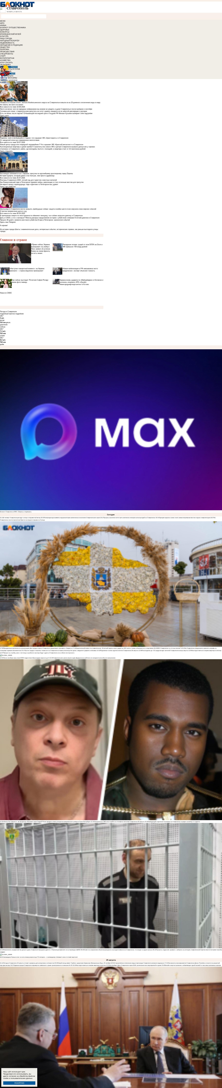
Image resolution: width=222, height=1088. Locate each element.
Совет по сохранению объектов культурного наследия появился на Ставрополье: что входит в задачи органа (118, 949)
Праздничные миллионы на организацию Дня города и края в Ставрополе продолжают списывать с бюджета (37, 648)
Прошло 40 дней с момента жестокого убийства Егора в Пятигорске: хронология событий (35, 220)
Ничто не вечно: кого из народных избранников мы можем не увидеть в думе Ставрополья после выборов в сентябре (46, 109)
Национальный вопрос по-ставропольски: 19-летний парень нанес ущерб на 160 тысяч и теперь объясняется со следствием (114, 648)
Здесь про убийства (8, 187)
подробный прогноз (7, 314)
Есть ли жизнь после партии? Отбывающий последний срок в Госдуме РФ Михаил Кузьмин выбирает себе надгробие (46, 113)
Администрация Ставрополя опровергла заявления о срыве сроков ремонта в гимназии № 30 (43, 965)
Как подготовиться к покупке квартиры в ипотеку (206, 650)
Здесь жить (4, 116)
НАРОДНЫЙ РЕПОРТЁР (9, 41)
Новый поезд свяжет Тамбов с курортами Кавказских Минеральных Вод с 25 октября (84, 963)
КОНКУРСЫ (4, 32)
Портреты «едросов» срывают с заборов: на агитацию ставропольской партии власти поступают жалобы (189, 949)
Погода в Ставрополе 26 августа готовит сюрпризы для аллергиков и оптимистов (28, 963)
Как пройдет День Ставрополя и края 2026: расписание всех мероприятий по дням (135, 965)
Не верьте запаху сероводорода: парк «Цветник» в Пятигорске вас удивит (29, 184)
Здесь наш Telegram (8, 222)
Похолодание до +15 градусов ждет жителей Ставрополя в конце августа (165, 650)
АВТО (2, 23)
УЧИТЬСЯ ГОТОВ (13, 69)
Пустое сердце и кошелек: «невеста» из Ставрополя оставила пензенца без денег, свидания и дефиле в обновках (60, 650)
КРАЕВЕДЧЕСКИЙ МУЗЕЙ (10, 34)
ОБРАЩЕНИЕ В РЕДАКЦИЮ (11, 45)
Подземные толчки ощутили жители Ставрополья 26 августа (119, 650)
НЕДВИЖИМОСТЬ (7, 43)
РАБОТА (14, 67)
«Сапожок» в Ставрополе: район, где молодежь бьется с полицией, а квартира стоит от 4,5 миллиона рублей (42, 149)
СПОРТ (3, 56)
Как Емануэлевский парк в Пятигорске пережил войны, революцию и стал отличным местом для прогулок (42, 182)
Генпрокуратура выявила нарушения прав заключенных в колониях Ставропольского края (72, 517)
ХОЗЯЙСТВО (5, 60)
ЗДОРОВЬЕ (4, 30)
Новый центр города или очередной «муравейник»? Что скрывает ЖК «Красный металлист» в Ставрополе (41, 145)
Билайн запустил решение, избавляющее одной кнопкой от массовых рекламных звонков (193, 965)
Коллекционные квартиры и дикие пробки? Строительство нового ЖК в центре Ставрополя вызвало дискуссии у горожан (47, 147)
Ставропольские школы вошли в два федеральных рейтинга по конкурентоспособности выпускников (84, 658)
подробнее (19, 314)
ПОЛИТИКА (4, 49)
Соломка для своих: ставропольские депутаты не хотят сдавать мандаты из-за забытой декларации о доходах (43, 111)
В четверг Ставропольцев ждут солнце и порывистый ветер (21, 517)
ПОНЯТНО (19, 1083)
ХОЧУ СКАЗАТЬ (6, 63)
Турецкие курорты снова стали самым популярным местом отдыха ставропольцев (184, 517)
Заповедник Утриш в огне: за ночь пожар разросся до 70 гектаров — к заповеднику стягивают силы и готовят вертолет (40, 957)
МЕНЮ (2, 21)
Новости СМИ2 (6, 293)
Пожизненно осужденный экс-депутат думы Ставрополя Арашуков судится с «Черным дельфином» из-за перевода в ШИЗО (41, 949)
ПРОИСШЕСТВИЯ (7, 52)
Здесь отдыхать (6, 151)
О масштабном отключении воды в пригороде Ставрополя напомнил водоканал (139, 963)
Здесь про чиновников (8, 80)
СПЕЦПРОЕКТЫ (6, 54)
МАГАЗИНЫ (12, 78)
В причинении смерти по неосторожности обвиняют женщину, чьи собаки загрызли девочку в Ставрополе (41, 216)
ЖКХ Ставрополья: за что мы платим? (169, 648)
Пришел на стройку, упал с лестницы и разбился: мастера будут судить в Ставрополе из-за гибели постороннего (38, 653)
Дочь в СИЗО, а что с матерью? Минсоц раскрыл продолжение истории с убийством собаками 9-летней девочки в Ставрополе (49, 218)
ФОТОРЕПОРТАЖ (7, 58)
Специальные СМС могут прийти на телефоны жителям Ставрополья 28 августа (119, 821)
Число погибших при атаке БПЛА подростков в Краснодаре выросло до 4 (26, 658)
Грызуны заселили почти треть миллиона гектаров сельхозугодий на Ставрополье (129, 517)
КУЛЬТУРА (4, 36)
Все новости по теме (8, 107)
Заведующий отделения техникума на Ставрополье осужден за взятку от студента (174, 821)
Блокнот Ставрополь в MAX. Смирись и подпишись (15, 511)
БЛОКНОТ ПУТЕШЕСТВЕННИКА (13, 28)
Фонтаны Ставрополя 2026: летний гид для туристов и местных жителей (28, 180)
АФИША (3, 25)
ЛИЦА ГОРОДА (6, 38)
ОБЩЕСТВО (5, 47)
